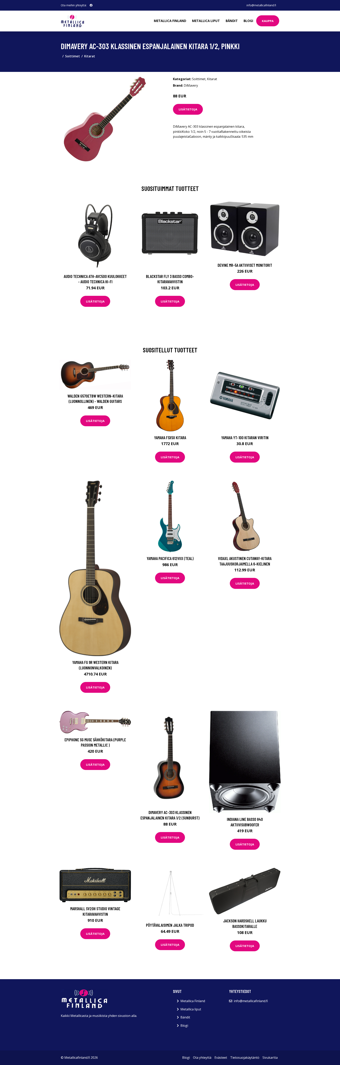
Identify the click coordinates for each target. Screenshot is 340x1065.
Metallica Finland (170, 21)
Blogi (248, 21)
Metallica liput (206, 21)
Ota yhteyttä (202, 1057)
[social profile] (91, 5)
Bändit (232, 21)
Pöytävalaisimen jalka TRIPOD (170, 925)
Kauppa (267, 21)
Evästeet (220, 1057)
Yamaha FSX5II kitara (170, 437)
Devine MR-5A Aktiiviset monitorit (245, 265)
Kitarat (89, 56)
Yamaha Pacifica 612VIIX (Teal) (170, 558)
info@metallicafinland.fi (261, 5)
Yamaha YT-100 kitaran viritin (245, 437)
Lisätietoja (188, 109)
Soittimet (72, 56)
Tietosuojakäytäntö (244, 1057)
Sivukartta (270, 1057)
